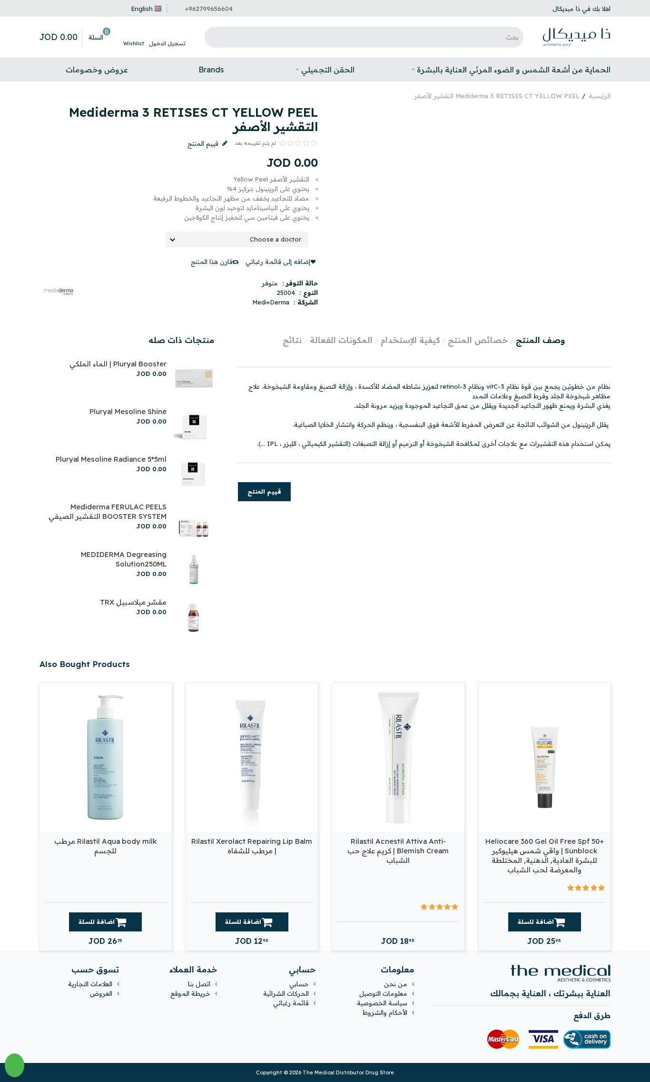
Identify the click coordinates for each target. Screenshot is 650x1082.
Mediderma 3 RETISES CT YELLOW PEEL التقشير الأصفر (497, 96)
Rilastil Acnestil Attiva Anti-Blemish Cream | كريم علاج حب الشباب (398, 851)
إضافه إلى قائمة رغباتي (278, 261)
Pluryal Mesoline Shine (128, 411)
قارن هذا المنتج (212, 261)
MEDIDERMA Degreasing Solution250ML (124, 559)
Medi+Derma (270, 302)
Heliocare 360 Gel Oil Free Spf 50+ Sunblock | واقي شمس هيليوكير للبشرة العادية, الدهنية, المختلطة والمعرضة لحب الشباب (544, 855)
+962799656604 (209, 8)
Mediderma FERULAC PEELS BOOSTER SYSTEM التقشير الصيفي (108, 511)
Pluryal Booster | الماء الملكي (118, 363)
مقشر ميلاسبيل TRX (133, 602)
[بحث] (214, 37)
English (142, 8)
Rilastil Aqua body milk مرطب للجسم (105, 846)
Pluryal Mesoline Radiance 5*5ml (111, 459)
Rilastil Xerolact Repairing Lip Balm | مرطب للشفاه (251, 846)
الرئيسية (600, 96)
